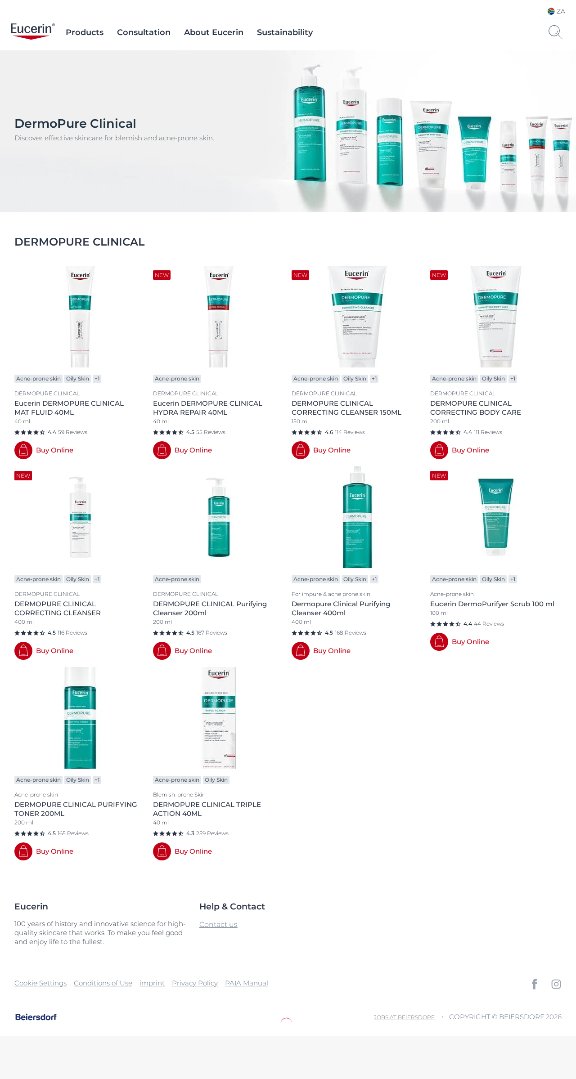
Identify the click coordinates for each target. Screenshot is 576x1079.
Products (85, 32)
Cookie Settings (40, 983)
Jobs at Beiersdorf (404, 1017)
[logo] (33, 32)
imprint (152, 983)
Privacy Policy (195, 983)
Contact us (218, 924)
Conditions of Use (103, 983)
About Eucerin (213, 32)
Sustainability (285, 32)
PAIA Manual (246, 983)
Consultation (144, 32)
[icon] (534, 984)
